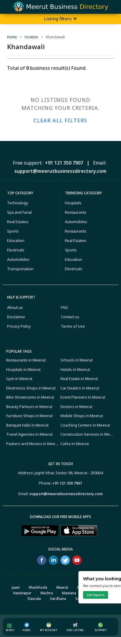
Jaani (16, 587)
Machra (47, 592)
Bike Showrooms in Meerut (30, 397)
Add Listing (75, 630)
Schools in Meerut (76, 360)
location (31, 36)
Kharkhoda (38, 587)
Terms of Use (73, 326)
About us (15, 307)
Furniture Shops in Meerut (29, 415)
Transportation (20, 268)
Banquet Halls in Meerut (27, 425)
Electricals (15, 250)
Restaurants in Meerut (26, 360)
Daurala (34, 598)
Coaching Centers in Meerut (85, 425)
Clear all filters (60, 120)
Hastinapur (22, 592)
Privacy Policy (19, 326)
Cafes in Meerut (74, 443)
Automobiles (18, 259)
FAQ (64, 307)
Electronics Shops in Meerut (31, 388)
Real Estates (17, 221)
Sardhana (58, 598)
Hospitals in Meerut (23, 369)
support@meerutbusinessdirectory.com (65, 493)
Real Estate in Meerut (79, 378)
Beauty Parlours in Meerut (29, 406)
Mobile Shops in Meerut (81, 415)
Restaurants (75, 212)
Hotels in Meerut (75, 369)
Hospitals (73, 202)
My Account (48, 630)
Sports (13, 231)
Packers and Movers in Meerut (32, 443)
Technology (17, 202)
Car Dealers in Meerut (79, 388)
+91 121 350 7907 (67, 483)
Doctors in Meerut (76, 406)
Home (12, 36)
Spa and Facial (19, 212)
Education (15, 240)
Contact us (70, 316)
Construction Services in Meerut (86, 434)
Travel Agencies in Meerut (29, 434)
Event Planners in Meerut (82, 397)
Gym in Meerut (19, 378)
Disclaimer (16, 316)
